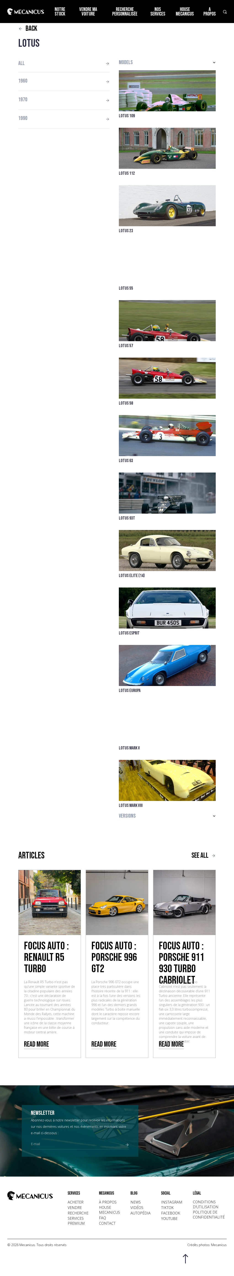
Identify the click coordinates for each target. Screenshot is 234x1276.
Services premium (76, 1221)
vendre (75, 1207)
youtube (169, 1218)
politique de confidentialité (209, 1215)
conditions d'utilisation (205, 1204)
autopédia (140, 1213)
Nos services (157, 11)
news (135, 1202)
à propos (108, 1202)
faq (102, 1217)
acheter (75, 1202)
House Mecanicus (185, 11)
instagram (171, 1202)
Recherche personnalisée (124, 11)
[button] (167, 62)
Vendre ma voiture (88, 11)
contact (107, 1223)
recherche (78, 1213)
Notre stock (60, 11)
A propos (209, 11)
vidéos (136, 1207)
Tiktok (167, 1207)
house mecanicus (109, 1210)
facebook (170, 1213)
